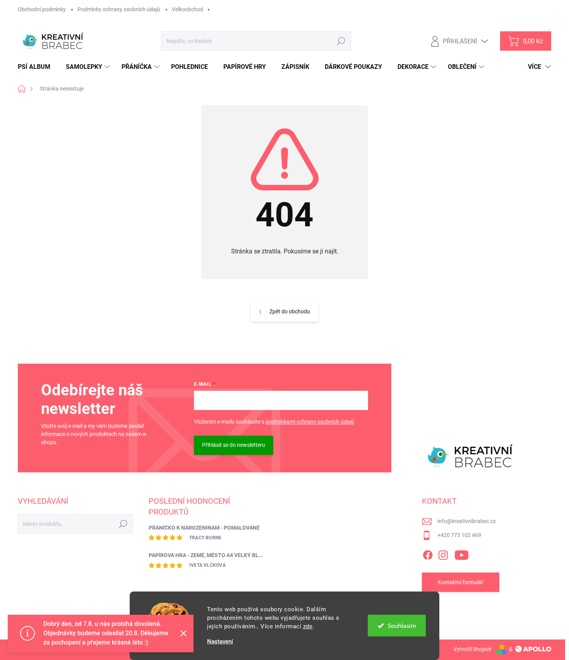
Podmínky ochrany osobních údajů (118, 9)
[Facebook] (428, 553)
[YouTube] (461, 553)
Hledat (341, 41)
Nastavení (220, 642)
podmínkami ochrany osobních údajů (310, 422)
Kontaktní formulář (460, 582)
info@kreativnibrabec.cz (466, 521)
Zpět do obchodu (289, 311)
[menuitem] (37, 67)
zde (308, 626)
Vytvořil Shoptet (472, 649)
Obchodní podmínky (42, 9)
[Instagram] (443, 553)
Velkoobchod (187, 9)
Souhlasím (402, 625)
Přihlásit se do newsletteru (233, 445)
